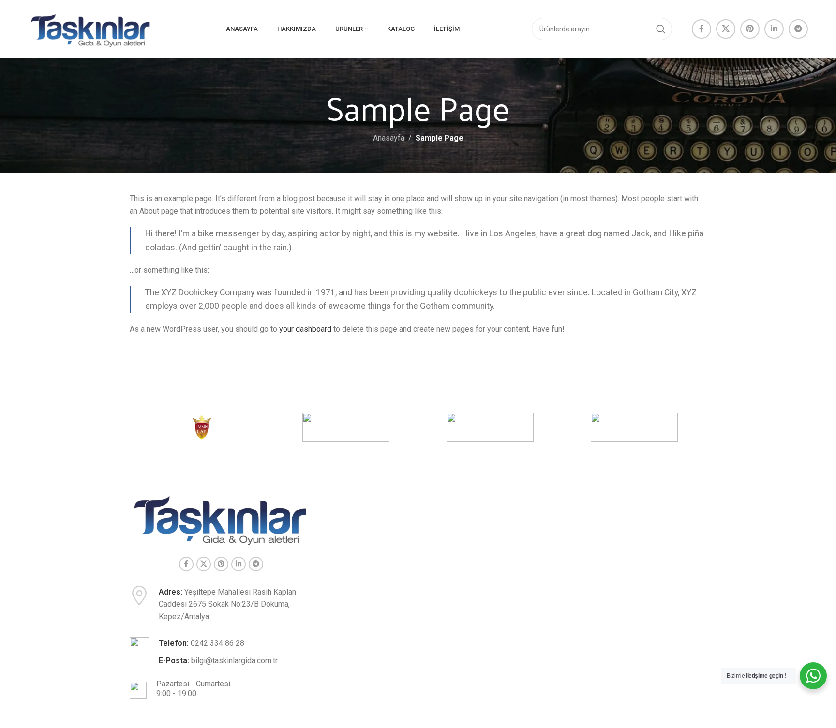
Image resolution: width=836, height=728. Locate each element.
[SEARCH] (661, 29)
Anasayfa (388, 138)
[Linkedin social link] (774, 29)
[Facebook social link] (701, 29)
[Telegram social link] (798, 29)
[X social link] (725, 29)
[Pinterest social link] (750, 29)
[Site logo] (91, 28)
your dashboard (305, 329)
